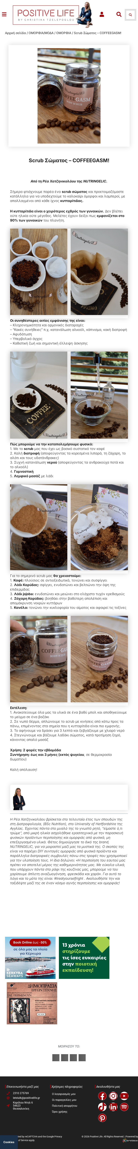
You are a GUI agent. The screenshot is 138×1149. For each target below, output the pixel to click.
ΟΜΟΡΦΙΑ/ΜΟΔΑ (41, 33)
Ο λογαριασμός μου (64, 1094)
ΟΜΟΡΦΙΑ (63, 33)
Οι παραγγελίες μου (64, 1099)
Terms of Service (19, 1140)
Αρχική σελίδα (15, 33)
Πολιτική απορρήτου (64, 1105)
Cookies (8, 1142)
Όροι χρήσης (59, 1111)
